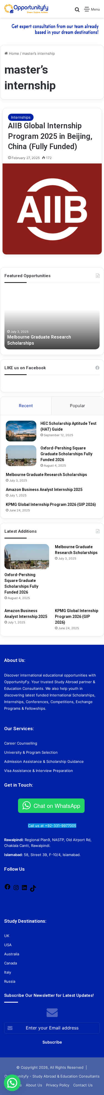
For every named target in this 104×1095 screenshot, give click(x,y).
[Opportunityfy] (26, 9)
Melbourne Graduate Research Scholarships (46, 474)
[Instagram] (16, 889)
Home (13, 53)
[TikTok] (33, 890)
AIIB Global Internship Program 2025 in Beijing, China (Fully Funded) (50, 136)
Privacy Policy (57, 1085)
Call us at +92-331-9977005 (52, 825)
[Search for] (77, 11)
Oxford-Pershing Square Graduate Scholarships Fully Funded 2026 (66, 454)
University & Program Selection (31, 752)
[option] (52, 318)
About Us (34, 1085)
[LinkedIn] (24, 889)
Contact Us (83, 1085)
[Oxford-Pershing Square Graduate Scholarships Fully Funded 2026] (21, 455)
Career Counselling (20, 743)
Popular (77, 405)
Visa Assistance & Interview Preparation (38, 770)
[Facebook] (7, 888)
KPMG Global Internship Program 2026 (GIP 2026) (51, 504)
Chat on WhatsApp (57, 806)
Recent (26, 405)
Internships (21, 117)
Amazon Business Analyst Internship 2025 (44, 489)
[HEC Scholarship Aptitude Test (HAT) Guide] (21, 431)
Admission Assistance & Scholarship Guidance (44, 761)
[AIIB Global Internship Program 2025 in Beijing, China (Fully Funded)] (52, 208)
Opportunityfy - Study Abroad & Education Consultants (52, 1076)
